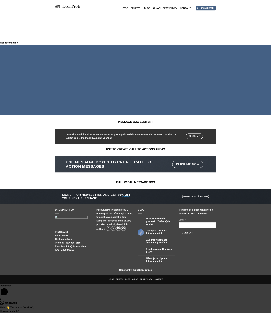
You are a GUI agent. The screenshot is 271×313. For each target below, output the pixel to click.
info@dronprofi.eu (76, 246)
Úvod (125, 8)
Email (182, 220)
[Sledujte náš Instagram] (113, 228)
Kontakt (185, 8)
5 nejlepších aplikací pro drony (159, 250)
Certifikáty (170, 8)
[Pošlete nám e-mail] (118, 228)
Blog (147, 8)
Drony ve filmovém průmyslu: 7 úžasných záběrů (158, 221)
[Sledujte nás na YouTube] (123, 228)
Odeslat (187, 233)
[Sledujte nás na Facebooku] (108, 228)
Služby (135, 8)
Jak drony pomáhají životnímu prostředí (156, 241)
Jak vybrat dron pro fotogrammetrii (156, 231)
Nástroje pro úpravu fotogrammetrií (157, 259)
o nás (156, 8)
